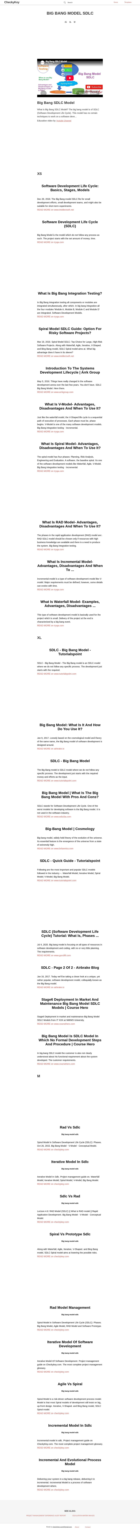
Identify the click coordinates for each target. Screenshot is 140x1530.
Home (116, 2)
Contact (87, 1527)
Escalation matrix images (83, 1515)
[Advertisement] (70, 42)
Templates (127, 2)
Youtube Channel (63, 121)
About (77, 1527)
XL (70, 22)
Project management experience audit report (46, 1515)
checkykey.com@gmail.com (62, 1527)
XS (66, 22)
